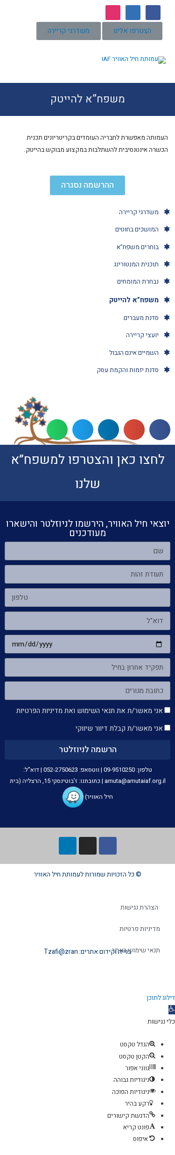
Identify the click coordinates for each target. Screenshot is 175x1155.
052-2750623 (60, 769)
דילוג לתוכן (161, 998)
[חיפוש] (19, 57)
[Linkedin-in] (68, 846)
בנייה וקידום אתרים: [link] (104, 952)
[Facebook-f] (108, 846)
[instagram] (112, 12)
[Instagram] (88, 846)
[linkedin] (133, 12)
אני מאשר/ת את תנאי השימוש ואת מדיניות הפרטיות (89, 711)
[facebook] (153, 12)
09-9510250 (119, 769)
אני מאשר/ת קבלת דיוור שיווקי (119, 728)
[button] (132, 31)
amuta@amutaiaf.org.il (135, 780)
